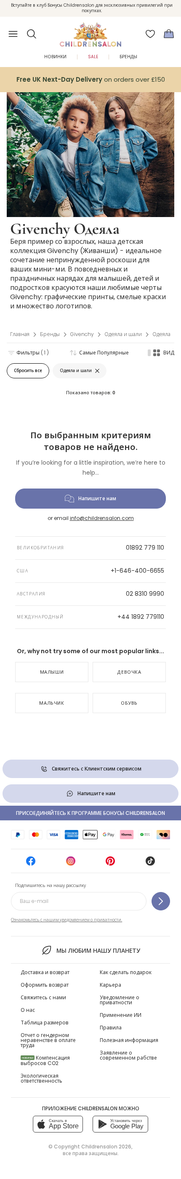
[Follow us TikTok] (150, 863)
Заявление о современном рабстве (128, 1055)
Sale (93, 57)
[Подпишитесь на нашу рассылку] (161, 901)
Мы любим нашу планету (98, 950)
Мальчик (51, 703)
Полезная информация (129, 1040)
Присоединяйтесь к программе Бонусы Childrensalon (90, 813)
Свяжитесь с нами (43, 997)
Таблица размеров (45, 1022)
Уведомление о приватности (119, 1000)
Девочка (129, 672)
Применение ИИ (120, 1015)
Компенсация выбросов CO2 (45, 1060)
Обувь (129, 703)
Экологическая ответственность (41, 1078)
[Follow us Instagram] (70, 863)
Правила (111, 1027)
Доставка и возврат (45, 972)
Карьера (110, 984)
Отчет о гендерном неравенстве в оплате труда (48, 1040)
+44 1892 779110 (140, 617)
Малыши (52, 672)
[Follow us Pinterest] (110, 863)
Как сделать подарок (126, 972)
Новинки (55, 57)
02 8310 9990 (145, 594)
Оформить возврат (45, 984)
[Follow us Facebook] (30, 863)
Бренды (128, 57)
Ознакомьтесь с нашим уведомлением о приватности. (66, 920)
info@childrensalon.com (102, 518)
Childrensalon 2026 (106, 1146)
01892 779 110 (145, 547)
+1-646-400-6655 (137, 570)
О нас (28, 1010)
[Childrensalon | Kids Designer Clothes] (90, 31)
